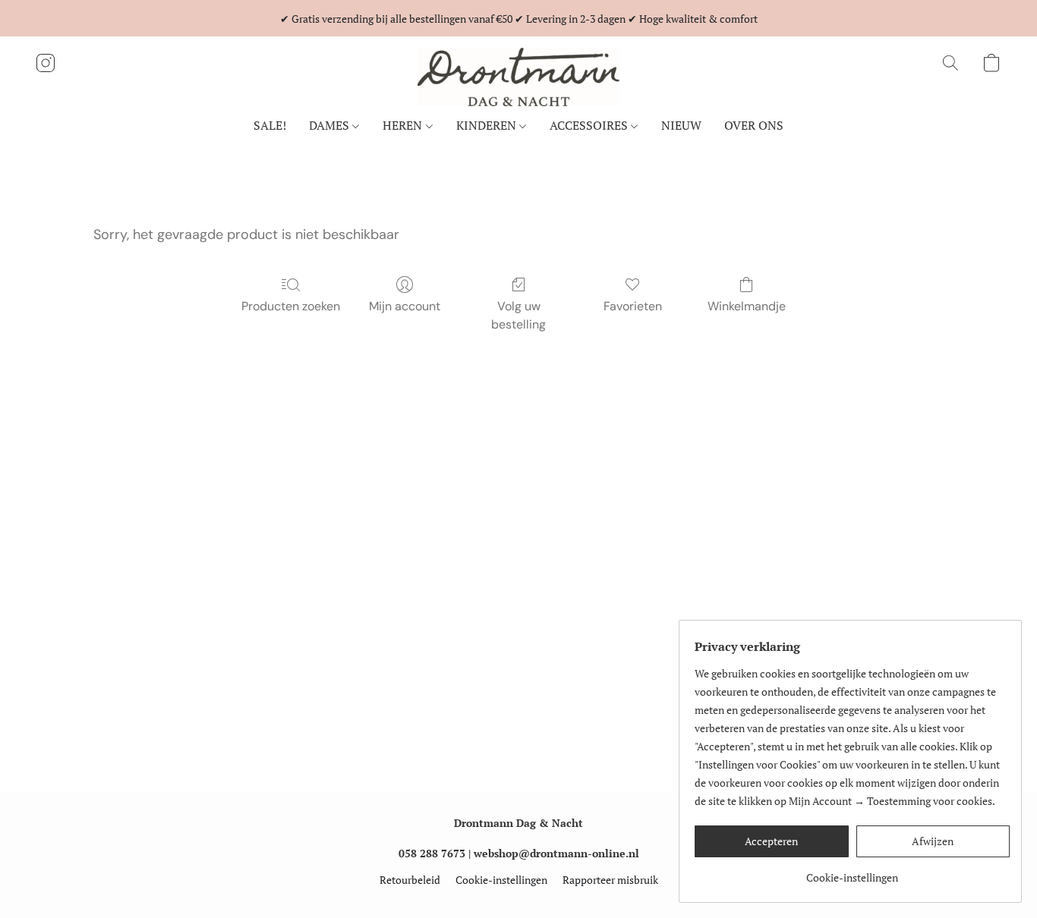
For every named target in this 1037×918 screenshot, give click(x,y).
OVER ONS (753, 125)
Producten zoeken (290, 306)
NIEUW (681, 125)
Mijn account (404, 306)
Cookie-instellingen (501, 879)
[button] (518, 77)
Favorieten (633, 306)
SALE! (270, 125)
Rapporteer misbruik (610, 879)
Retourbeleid (410, 879)
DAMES (330, 125)
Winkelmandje (747, 306)
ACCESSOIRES (590, 125)
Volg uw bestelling (518, 315)
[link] (852, 872)
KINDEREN (487, 125)
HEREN (404, 125)
